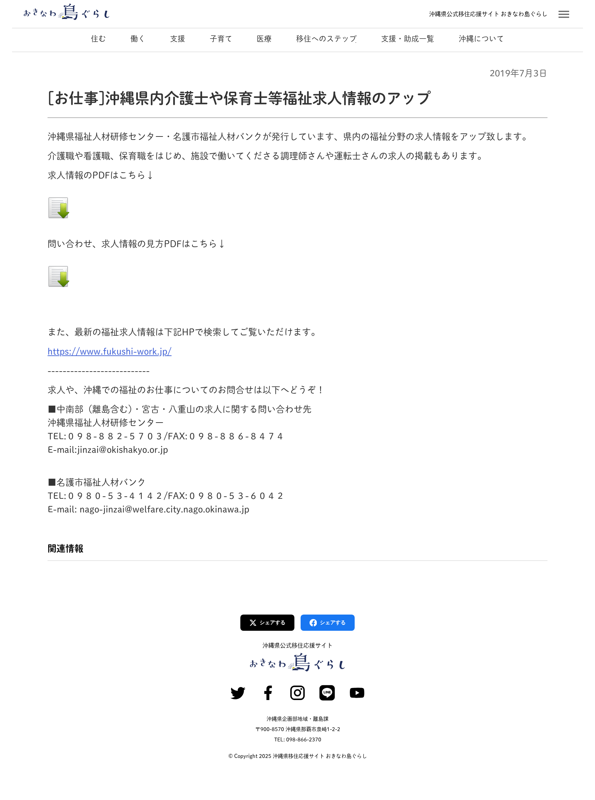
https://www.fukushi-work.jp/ (109, 351)
